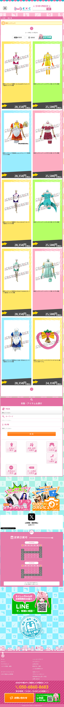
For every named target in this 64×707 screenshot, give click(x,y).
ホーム (2, 659)
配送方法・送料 (37, 666)
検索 (49, 9)
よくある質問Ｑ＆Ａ (38, 668)
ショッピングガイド (38, 659)
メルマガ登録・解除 (6, 666)
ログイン (3, 661)
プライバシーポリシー (38, 674)
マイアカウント (5, 664)
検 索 (32, 434)
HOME (3, 18)
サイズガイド (36, 661)
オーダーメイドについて (7, 671)
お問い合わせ (36, 679)
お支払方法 (35, 664)
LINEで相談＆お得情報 (7, 674)
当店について (36, 671)
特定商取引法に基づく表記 (40, 676)
